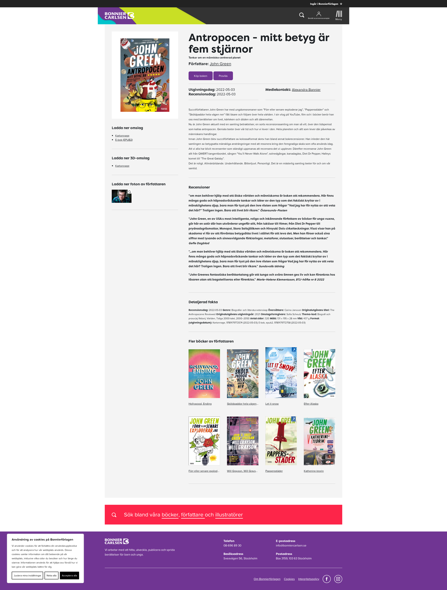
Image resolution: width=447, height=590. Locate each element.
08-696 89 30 (232, 545)
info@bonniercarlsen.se (291, 545)
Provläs (223, 76)
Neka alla (51, 575)
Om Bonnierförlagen (267, 579)
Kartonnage (122, 135)
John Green (220, 63)
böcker (170, 514)
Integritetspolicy (308, 579)
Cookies (289, 579)
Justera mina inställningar (27, 575)
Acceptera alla (69, 575)
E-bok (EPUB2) (124, 140)
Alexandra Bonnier (306, 89)
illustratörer (229, 514)
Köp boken (200, 76)
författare (193, 514)
